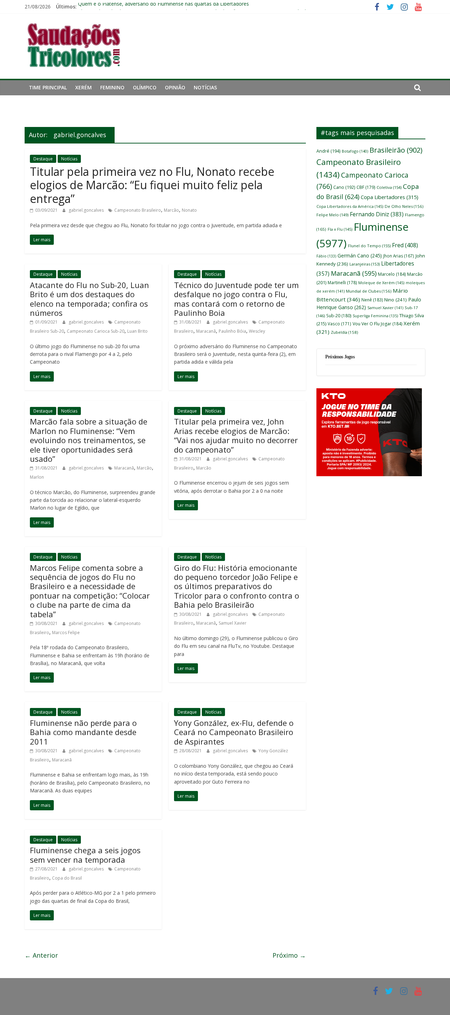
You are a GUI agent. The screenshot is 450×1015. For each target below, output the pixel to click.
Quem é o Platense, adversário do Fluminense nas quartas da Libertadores (163, 6)
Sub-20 (338, 316)
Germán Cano (360, 255)
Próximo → (289, 955)
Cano (344, 187)
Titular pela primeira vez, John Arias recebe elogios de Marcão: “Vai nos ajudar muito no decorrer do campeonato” (236, 435)
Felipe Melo (332, 214)
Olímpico (144, 87)
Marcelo (392, 274)
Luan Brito (137, 331)
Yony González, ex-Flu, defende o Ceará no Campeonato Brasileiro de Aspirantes (234, 732)
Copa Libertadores (389, 196)
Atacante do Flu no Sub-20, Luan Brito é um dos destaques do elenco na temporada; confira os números (89, 299)
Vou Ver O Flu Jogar (377, 324)
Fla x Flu (340, 229)
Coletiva (389, 187)
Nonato (189, 210)
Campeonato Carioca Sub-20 (95, 331)
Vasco (339, 323)
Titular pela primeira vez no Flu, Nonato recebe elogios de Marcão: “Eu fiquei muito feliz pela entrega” (152, 185)
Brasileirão (395, 150)
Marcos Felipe (66, 633)
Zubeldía (344, 332)
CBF (365, 187)
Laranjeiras (364, 264)
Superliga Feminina (375, 315)
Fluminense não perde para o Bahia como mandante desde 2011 (83, 732)
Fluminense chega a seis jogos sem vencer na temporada (85, 854)
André (328, 151)
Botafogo (355, 151)
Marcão (171, 210)
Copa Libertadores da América (349, 206)
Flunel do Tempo (369, 245)
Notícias (205, 87)
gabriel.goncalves (87, 210)
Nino (395, 299)
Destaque (43, 159)
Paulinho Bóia (232, 331)
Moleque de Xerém (381, 282)
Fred (405, 245)
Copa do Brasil (67, 878)
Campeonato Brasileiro (137, 210)
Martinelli (342, 283)
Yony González (273, 751)
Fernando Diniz (377, 214)
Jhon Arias (398, 255)
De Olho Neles (404, 206)
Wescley (257, 331)
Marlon (37, 477)
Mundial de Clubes (368, 291)
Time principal (48, 87)
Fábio (326, 256)
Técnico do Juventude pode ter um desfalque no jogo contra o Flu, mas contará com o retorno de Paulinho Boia (236, 299)
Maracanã (206, 331)
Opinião (175, 87)
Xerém (83, 87)
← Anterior (41, 955)
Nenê (372, 300)
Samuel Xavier (232, 623)
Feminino (112, 87)
